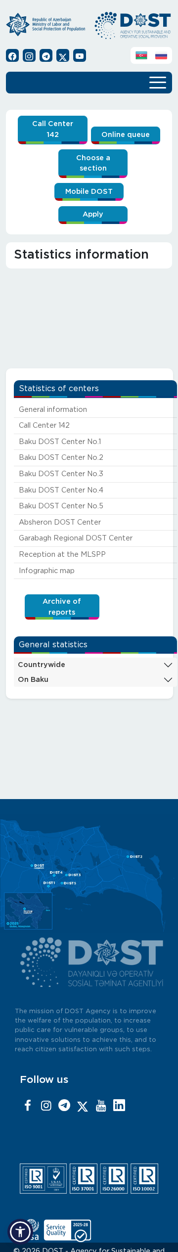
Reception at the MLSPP (62, 554)
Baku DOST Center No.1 (60, 442)
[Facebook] (28, 1106)
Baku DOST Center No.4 (61, 490)
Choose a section (93, 163)
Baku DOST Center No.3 (61, 474)
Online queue (125, 135)
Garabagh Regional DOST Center (76, 538)
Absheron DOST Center (60, 522)
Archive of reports (62, 607)
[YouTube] (101, 1106)
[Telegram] (64, 1106)
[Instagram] (46, 1106)
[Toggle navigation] (157, 81)
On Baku (33, 679)
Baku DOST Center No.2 (61, 457)
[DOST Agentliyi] (119, 1106)
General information (53, 409)
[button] (20, 1231)
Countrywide (41, 665)
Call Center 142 (52, 129)
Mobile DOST (89, 191)
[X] (82, 1106)
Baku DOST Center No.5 (61, 506)
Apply (93, 214)
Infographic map (47, 571)
